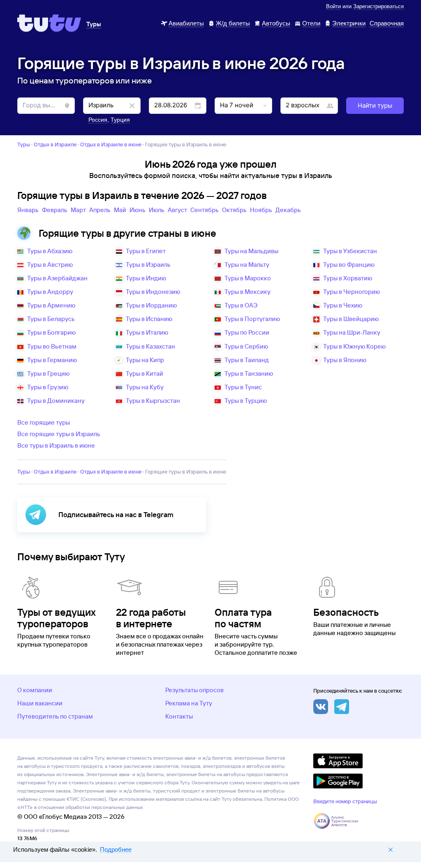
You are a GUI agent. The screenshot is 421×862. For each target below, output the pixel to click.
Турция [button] (120, 119)
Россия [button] (97, 119)
